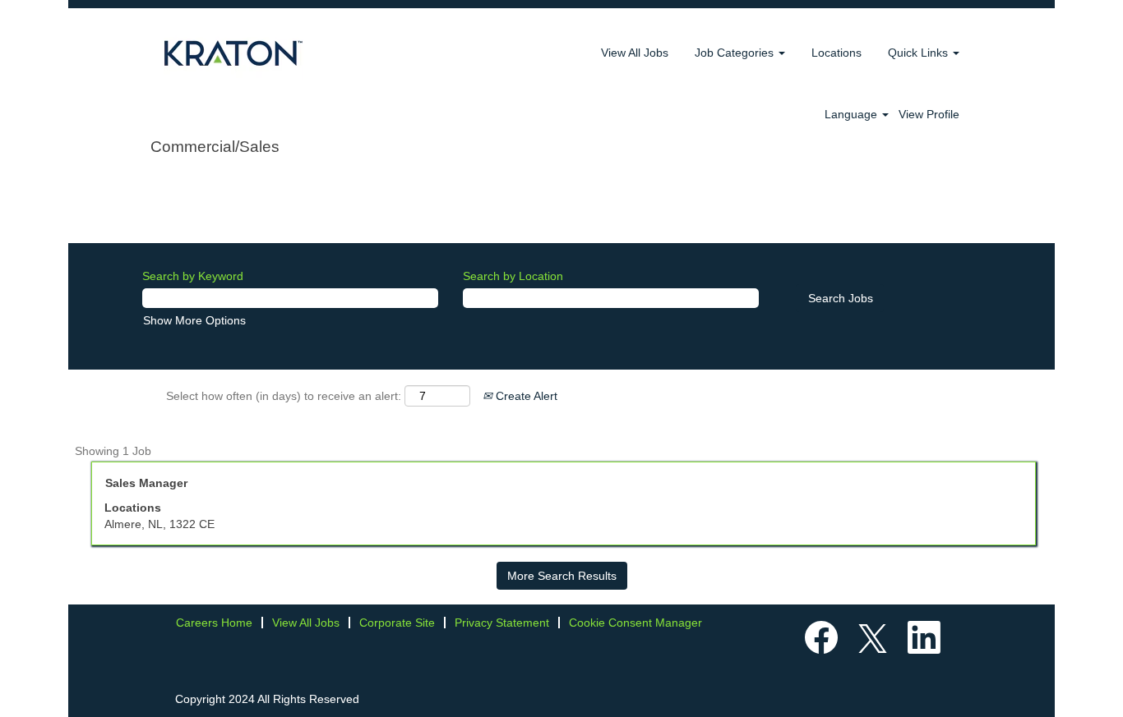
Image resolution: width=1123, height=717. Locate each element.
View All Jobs (634, 52)
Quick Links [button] (919, 52)
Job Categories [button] (736, 52)
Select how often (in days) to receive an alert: (283, 395)
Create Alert (524, 395)
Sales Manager (146, 482)
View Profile (929, 114)
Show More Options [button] (194, 320)
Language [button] (852, 114)
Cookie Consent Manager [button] (635, 622)
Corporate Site (397, 622)
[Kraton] (233, 53)
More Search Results (562, 575)
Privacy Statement (502, 622)
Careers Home (214, 622)
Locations (836, 52)
